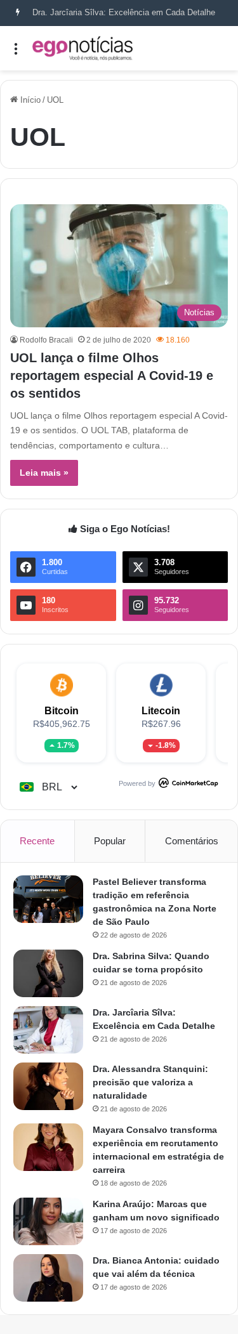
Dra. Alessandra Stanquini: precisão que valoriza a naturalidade (150, 1082)
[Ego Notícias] (82, 48)
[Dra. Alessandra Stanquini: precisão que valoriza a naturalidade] (48, 1086)
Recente (37, 840)
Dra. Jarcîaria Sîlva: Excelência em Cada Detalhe (123, 12)
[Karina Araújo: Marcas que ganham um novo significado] (48, 1221)
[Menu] (16, 53)
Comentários (191, 840)
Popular (110, 840)
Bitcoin (61, 710)
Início (29, 100)
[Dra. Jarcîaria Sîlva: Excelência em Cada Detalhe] (48, 1030)
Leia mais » (44, 473)
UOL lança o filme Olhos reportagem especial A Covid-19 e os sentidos (111, 375)
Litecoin (161, 710)
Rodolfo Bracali (46, 340)
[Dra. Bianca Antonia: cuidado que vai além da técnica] (48, 1278)
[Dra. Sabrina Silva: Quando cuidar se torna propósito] (48, 973)
